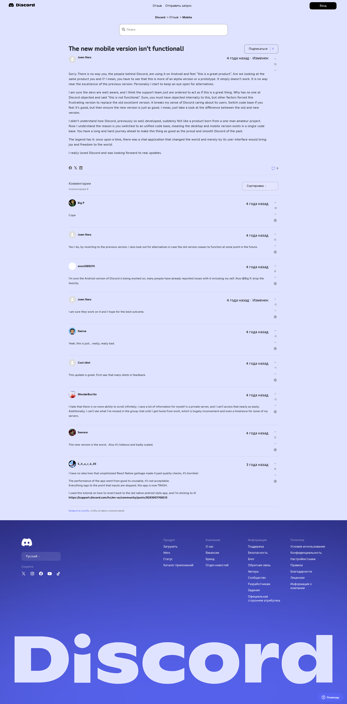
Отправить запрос (178, 5)
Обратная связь (259, 565)
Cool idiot (84, 362)
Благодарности (301, 571)
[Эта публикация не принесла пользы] (275, 70)
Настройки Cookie (303, 559)
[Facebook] (70, 167)
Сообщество (257, 577)
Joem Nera (84, 57)
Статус (168, 559)
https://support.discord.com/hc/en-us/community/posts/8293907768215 (118, 497)
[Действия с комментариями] (275, 220)
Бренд (210, 559)
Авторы (253, 571)
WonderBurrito (87, 394)
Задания (254, 590)
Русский (32, 556)
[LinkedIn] (80, 167)
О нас (210, 546)
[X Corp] (75, 167)
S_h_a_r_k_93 (87, 464)
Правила (296, 565)
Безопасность (258, 552)
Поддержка (256, 546)
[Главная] (22, 6)
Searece (83, 432)
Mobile (187, 17)
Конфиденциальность (306, 552)
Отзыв (157, 5)
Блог (251, 559)
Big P (81, 203)
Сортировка (255, 186)
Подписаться (258, 48)
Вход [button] (323, 5)
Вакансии (212, 552)
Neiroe (82, 331)
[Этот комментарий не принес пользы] (275, 214)
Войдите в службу (79, 511)
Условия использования (307, 546)
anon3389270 (86, 266)
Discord (160, 17)
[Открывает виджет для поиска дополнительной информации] (330, 697)
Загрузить (170, 546)
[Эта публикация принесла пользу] (275, 59)
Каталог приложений (178, 565)
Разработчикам (259, 584)
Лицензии (297, 577)
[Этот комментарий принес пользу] (275, 202)
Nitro (166, 552)
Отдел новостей (217, 565)
